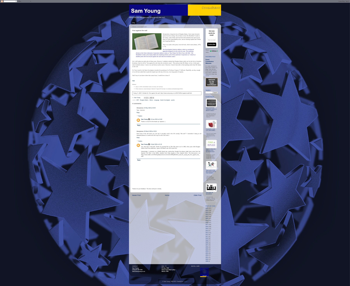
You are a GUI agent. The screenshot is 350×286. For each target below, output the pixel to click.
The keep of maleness (209, 193)
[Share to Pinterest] (153, 98)
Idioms (151, 100)
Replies (140, 116)
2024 (207, 210)
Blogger (185, 281)
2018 (207, 222)
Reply (138, 112)
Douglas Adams (144, 100)
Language (157, 100)
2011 (207, 237)
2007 (207, 245)
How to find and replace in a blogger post (211, 150)
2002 (207, 255)
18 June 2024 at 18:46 (156, 119)
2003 (207, 253)
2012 (207, 234)
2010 (207, 239)
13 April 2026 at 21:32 (156, 144)
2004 (207, 251)
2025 (207, 208)
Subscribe (211, 44)
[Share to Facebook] (151, 98)
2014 (207, 230)
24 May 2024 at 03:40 (149, 108)
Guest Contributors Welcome (210, 61)
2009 (207, 241)
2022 (207, 214)
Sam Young (144, 119)
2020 (207, 218)
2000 (207, 259)
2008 (207, 243)
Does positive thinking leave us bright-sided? (211, 109)
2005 (207, 249)
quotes (173, 100)
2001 (207, 257)
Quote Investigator (165, 100)
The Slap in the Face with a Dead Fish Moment (211, 172)
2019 (207, 220)
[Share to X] (149, 98)
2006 (207, 247)
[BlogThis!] (147, 98)
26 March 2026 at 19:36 (150, 131)
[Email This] (145, 98)
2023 (207, 212)
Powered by (207, 51)
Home (167, 195)
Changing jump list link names (210, 129)
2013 (207, 232)
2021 (207, 216)
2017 (137, 100)
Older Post (197, 195)
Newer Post (136, 195)
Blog (134, 22)
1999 (207, 261)
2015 (207, 228)
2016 (207, 226)
